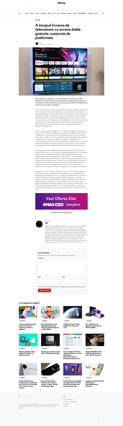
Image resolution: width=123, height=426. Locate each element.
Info (64, 396)
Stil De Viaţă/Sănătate (82, 13)
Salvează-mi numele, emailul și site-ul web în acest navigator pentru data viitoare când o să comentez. (61, 286)
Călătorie (32, 13)
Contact (96, 13)
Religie (74, 13)
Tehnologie (90, 13)
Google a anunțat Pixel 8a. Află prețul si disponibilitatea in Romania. (95, 383)
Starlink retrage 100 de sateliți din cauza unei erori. (71, 325)
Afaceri (26, 13)
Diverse (49, 13)
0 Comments (49, 44)
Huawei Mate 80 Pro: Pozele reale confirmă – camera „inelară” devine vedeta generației (49, 383)
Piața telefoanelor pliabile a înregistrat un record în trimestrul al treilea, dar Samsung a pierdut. (72, 383)
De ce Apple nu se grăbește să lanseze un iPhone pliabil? (94, 325)
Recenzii (69, 13)
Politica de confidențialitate (70, 401)
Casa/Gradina (43, 13)
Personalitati (63, 13)
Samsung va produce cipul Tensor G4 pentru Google (50, 352)
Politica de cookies (68, 399)
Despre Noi (66, 404)
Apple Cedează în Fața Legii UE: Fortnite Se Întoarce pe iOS (27, 353)
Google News (68, 212)
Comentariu (41, 258)
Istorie (53, 13)
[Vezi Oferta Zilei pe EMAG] (61, 201)
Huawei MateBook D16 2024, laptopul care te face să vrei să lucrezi (94, 353)
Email (64, 277)
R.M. (40, 42)
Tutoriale (37, 13)
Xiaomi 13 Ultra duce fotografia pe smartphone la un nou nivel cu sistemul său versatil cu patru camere (28, 384)
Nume (39, 277)
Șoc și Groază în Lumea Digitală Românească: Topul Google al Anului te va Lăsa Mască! (50, 326)
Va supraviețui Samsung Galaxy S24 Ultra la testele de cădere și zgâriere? (27, 326)
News (58, 13)
